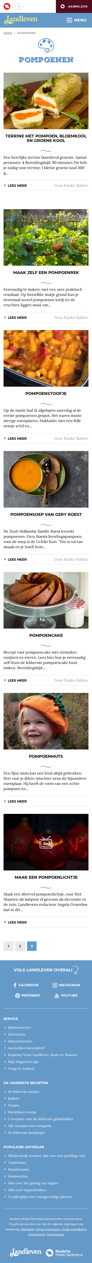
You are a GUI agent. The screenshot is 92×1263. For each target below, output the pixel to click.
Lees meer (17, 185)
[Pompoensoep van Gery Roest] (46, 479)
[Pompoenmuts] (46, 721)
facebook (29, 985)
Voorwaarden (55, 1234)
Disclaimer (28, 1229)
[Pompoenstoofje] (46, 358)
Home (8, 33)
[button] (74, 6)
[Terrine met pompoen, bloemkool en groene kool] (46, 101)
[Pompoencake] (46, 600)
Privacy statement (48, 1229)
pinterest (31, 995)
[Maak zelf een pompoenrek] (46, 237)
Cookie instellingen (73, 1229)
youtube (69, 995)
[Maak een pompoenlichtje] (46, 842)
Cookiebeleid (36, 1234)
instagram (69, 985)
